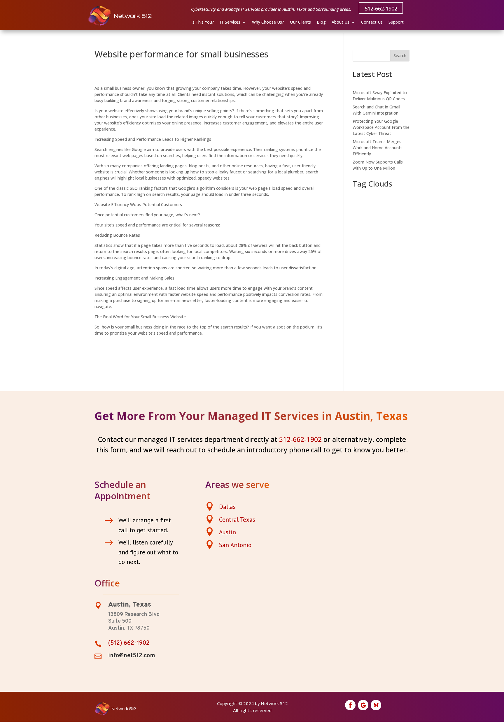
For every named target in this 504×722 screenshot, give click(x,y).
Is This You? (202, 22)
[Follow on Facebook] (350, 705)
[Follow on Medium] (376, 705)
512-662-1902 (381, 8)
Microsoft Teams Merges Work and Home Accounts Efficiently (377, 148)
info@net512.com (131, 656)
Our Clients (300, 22)
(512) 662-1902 (129, 643)
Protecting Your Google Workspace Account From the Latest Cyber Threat (381, 127)
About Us (340, 22)
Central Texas (237, 520)
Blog (321, 22)
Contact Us (372, 22)
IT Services (230, 22)
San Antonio (235, 545)
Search (399, 55)
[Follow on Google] (363, 705)
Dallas (227, 507)
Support (396, 22)
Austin (227, 532)
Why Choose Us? (268, 22)
